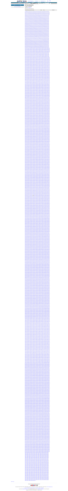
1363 (25, 64)
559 (27, 31)
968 (40, 46)
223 (35, 18)
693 (29, 36)
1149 (40, 54)
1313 (47, 61)
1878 (30, 87)
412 (34, 25)
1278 (42, 60)
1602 (48, 74)
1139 (25, 54)
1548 (39, 72)
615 (26, 33)
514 (43, 29)
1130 (36, 53)
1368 (33, 64)
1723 (37, 80)
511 (39, 29)
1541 (28, 72)
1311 (44, 61)
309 (48, 21)
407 (27, 25)
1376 (45, 64)
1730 (48, 80)
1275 (37, 60)
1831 (31, 85)
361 (41, 23)
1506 (48, 70)
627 (41, 33)
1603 (25, 75)
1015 (31, 48)
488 (34, 28)
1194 (36, 56)
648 (44, 34)
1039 (44, 49)
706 (45, 36)
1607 (31, 75)
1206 (30, 57)
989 (43, 47)
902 (29, 44)
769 (29, 39)
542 (30, 30)
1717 (28, 80)
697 (34, 36)
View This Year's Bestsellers (17, 6)
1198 (42, 56)
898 (48, 43)
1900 (39, 88)
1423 (44, 66)
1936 (45, 89)
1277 (41, 60)
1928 (33, 89)
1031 (31, 49)
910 (39, 44)
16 (40, 11)
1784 (33, 83)
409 (30, 25)
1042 (48, 49)
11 (35, 11)
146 (34, 15)
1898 (36, 88)
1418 (36, 66)
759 (40, 38)
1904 (45, 88)
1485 (41, 69)
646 (41, 34)
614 (25, 33)
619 (31, 33)
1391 (44, 65)
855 (41, 42)
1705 (34, 79)
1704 (33, 79)
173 (44, 16)
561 (30, 31)
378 (39, 24)
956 (25, 46)
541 (29, 30)
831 (35, 41)
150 (39, 15)
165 (34, 16)
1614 (42, 75)
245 (39, 19)
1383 (31, 65)
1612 (39, 75)
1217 (47, 57)
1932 (39, 89)
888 (35, 43)
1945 (34, 90)
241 (34, 19)
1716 (27, 80)
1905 (47, 88)
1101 (41, 52)
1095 (31, 52)
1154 (48, 54)
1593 (34, 74)
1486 (42, 69)
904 (31, 44)
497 (45, 28)
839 (45, 41)
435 (39, 26)
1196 (39, 56)
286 (43, 20)
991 (45, 47)
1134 (42, 53)
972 (45, 46)
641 (35, 34)
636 (29, 34)
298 (34, 21)
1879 (31, 87)
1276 (39, 60)
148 (36, 15)
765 (48, 38)
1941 (28, 90)
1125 (28, 53)
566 (36, 31)
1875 (25, 87)
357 (36, 23)
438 (43, 26)
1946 (36, 90)
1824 (45, 84)
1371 (37, 64)
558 (26, 31)
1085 (41, 51)
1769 (34, 82)
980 (31, 47)
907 (35, 44)
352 (30, 23)
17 (41, 11)
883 (29, 43)
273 (26, 20)
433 (36, 26)
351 (29, 23)
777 (39, 39)
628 (43, 33)
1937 (47, 89)
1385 (34, 65)
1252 (27, 59)
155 (45, 15)
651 (48, 34)
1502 (42, 70)
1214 (42, 57)
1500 (39, 70)
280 (35, 20)
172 (43, 16)
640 (34, 34)
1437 (41, 67)
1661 (41, 77)
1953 (47, 90)
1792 (45, 83)
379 (40, 24)
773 (34, 39)
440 (45, 26)
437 (41, 26)
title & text (34, 3)
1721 (34, 80)
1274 (36, 60)
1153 (46, 54)
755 (35, 38)
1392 (45, 65)
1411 (25, 66)
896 (45, 43)
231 (45, 18)
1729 (47, 80)
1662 (42, 77)
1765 (28, 82)
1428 (27, 67)
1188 (26, 56)
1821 (41, 84)
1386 (36, 65)
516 (45, 29)
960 (30, 46)
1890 (48, 87)
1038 (42, 49)
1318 (30, 62)
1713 (47, 79)
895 (44, 43)
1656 (33, 77)
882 (27, 43)
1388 (39, 65)
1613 (41, 75)
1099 (37, 52)
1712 (45, 79)
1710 (42, 79)
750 (29, 38)
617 (29, 33)
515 (44, 29)
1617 (47, 75)
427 (29, 26)
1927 (31, 89)
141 (27, 15)
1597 (41, 74)
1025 (47, 48)
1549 (41, 72)
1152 (45, 54)
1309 (41, 61)
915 (45, 44)
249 (44, 19)
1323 (37, 62)
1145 (34, 54)
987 (40, 47)
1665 (47, 77)
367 (25, 24)
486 (31, 28)
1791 (44, 83)
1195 (37, 56)
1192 (33, 56)
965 (36, 46)
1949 (41, 90)
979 (30, 47)
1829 (28, 85)
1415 (31, 66)
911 (40, 44)
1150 (42, 54)
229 (43, 18)
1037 (41, 49)
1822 (42, 84)
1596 (39, 74)
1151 (43, 54)
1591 (31, 74)
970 (43, 46)
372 (31, 24)
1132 (39, 53)
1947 (37, 90)
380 (41, 24)
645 (40, 34)
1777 (47, 82)
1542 (30, 72)
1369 (34, 64)
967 (39, 46)
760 (41, 38)
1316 (27, 62)
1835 (37, 85)
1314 (48, 61)
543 (31, 30)
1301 (28, 61)
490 (36, 28)
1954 (48, 90)
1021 (41, 48)
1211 (37, 57)
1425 (47, 66)
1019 (37, 48)
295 (30, 21)
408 (29, 25)
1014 (30, 48)
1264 (45, 59)
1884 (39, 87)
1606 (30, 75)
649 (45, 34)
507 (34, 29)
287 (44, 20)
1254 (30, 59)
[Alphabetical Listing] (20, 2)
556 (48, 30)
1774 (42, 82)
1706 (36, 79)
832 (36, 41)
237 (29, 19)
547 (36, 30)
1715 (25, 80)
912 (41, 44)
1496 (33, 70)
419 (43, 25)
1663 (44, 77)
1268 (27, 60)
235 (26, 19)
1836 (39, 85)
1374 (42, 64)
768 (27, 39)
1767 (31, 82)
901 (27, 44)
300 (36, 21)
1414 (30, 66)
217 (27, 18)
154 (44, 15)
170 (40, 16)
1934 (42, 89)
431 (34, 26)
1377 (47, 64)
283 (39, 20)
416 (39, 25)
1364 (27, 64)
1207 (31, 57)
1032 (33, 49)
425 (26, 26)
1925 (28, 89)
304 (41, 21)
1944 (33, 90)
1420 (39, 66)
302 (39, 21)
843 (26, 42)
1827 (25, 85)
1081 (34, 51)
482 (26, 28)
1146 (36, 54)
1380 (27, 65)
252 (48, 19)
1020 (39, 48)
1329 (47, 62)
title (31, 3)
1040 (45, 49)
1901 (41, 88)
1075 (25, 51)
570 (41, 31)
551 (41, 30)
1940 (27, 90)
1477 (28, 69)
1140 (26, 54)
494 (41, 28)
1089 (47, 51)
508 (35, 29)
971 (44, 46)
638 (31, 34)
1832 (33, 85)
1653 (28, 77)
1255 (31, 59)
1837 (41, 85)
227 (40, 18)
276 (30, 20)
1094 (30, 52)
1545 (34, 72)
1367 (31, 64)
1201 (46, 56)
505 (31, 29)
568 (39, 31)
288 (45, 20)
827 (30, 41)
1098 (36, 52)
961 (31, 46)
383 (45, 24)
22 (46, 11)
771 (31, 39)
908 (36, 44)
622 (35, 33)
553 (44, 30)
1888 (45, 87)
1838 (42, 85)
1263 (44, 59)
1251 (25, 59)
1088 (45, 51)
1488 (45, 69)
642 (36, 34)
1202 (48, 56)
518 (48, 29)
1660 (39, 77)
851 (36, 42)
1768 (33, 82)
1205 (28, 57)
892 (40, 43)
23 (47, 11)
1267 (25, 60)
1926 (30, 89)
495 (43, 28)
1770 (36, 82)
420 (44, 25)
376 (36, 24)
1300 (27, 61)
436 (40, 26)
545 (34, 30)
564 (34, 31)
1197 (40, 56)
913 (43, 44)
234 (25, 19)
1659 (37, 77)
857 (44, 42)
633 (25, 34)
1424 (45, 66)
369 (27, 24)
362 (43, 23)
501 (26, 29)
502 (27, 29)
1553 (47, 72)
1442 (48, 67)
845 (29, 42)
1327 (44, 62)
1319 (31, 62)
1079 (31, 51)
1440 (45, 67)
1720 (33, 80)
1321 (34, 62)
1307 (37, 61)
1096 (33, 52)
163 (31, 16)
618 (30, 33)
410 (31, 25)
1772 (39, 82)
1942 (30, 90)
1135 (43, 53)
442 (48, 26)
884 (30, 43)
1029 (28, 49)
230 (44, 18)
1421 (41, 66)
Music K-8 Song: (41, 3)
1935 (44, 89)
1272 (33, 60)
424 (25, 26)
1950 (42, 90)
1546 (36, 72)
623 (36, 33)
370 (29, 24)
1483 (37, 69)
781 (44, 39)
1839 (44, 85)
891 (39, 43)
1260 (39, 59)
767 (26, 39)
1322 (36, 62)
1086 (42, 51)
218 (29, 18)
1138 (48, 53)
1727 (44, 80)
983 (35, 47)
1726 (42, 80)
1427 (25, 67)
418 (41, 25)
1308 (39, 61)
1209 (34, 57)
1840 (45, 85)
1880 (33, 87)
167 (36, 16)
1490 (48, 69)
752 (31, 38)
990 (44, 47)
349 (26, 23)
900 (26, 44)
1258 (36, 59)
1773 (41, 82)
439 (44, 26)
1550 (42, 72)
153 (43, 15)
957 (26, 46)
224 (36, 18)
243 (36, 19)
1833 (34, 85)
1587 (25, 74)
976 (26, 47)
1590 (30, 74)
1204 (27, 57)
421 (45, 25)
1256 (33, 59)
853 (39, 42)
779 (41, 39)
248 (43, 19)
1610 (36, 75)
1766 (30, 82)
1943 (31, 90)
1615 (44, 75)
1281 (47, 60)
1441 (47, 67)
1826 (48, 84)
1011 (25, 48)
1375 (44, 64)
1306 (36, 61)
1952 (45, 90)
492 (39, 28)
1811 (25, 84)
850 (35, 42)
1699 (25, 79)
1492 (27, 70)
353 (31, 23)
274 (27, 20)
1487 (44, 69)
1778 (48, 82)
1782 (30, 83)
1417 (34, 66)
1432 (33, 67)
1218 (48, 57)
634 (26, 34)
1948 (39, 90)
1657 (34, 77)
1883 (37, 87)
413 (35, 25)
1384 (33, 65)
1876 (27, 87)
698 (35, 36)
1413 (28, 66)
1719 (31, 80)
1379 (25, 65)
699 (36, 36)
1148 (39, 54)
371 (30, 24)
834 (39, 41)
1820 (39, 84)
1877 (28, 87)
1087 (44, 51)
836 (41, 41)
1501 (41, 70)
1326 (42, 62)
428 (30, 26)
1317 (28, 62)
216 (26, 18)
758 (39, 38)
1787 (37, 83)
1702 (30, 79)
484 (29, 28)
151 (40, 15)
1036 (39, 49)
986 (39, 47)
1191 (31, 56)
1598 (42, 74)
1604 (27, 75)
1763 (25, 82)
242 (35, 19)
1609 (34, 75)
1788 (39, 83)
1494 (30, 70)
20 (44, 11)
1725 (41, 80)
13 (37, 11)
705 (44, 36)
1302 (30, 61)
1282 (48, 60)
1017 (34, 48)
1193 (34, 56)
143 (30, 15)
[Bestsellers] (33, 2)
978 (29, 47)
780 (43, 39)
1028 (27, 49)
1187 (25, 56)
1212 (39, 57)
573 (45, 31)
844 (27, 42)
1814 (30, 84)
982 (34, 47)
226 (39, 18)
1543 (31, 72)
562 (31, 31)
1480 (33, 69)
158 (25, 16)
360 (40, 23)
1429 (28, 67)
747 (25, 38)
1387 (37, 65)
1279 (44, 60)
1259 (37, 59)
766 (25, 39)
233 (48, 18)
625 (39, 33)
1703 (31, 79)
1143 (31, 54)
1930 (36, 89)
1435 (37, 67)
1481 (34, 69)
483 (27, 28)
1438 (42, 67)
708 (48, 36)
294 (29, 21)
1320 (33, 62)
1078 (30, 51)
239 (31, 19)
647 (43, 34)
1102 (42, 52)
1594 (36, 74)
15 (39, 11)
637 (30, 34)
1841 (47, 85)
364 (45, 23)
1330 (48, 62)
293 (27, 21)
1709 (41, 79)
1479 (31, 69)
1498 (36, 70)
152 (41, 15)
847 (31, 42)
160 (27, 16)
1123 (25, 53)
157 (48, 15)
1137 (46, 53)
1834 (36, 85)
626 (40, 33)
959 (29, 46)
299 (35, 21)
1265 (47, 59)
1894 (30, 88)
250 (45, 19)
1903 (44, 88)
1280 (45, 60)
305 (43, 21)
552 (43, 30)
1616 (45, 75)
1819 (37, 84)
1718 (30, 80)
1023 (44, 48)
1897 (34, 88)
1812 (27, 84)
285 (41, 20)
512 (40, 29)
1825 (47, 84)
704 (43, 36)
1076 (27, 51)
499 (48, 28)
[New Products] (26, 2)
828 (31, 41)
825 (27, 41)
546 (35, 30)
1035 (37, 49)
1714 (48, 79)
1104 (45, 52)
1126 (30, 53)
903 (30, 44)
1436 (39, 67)
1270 (30, 60)
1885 (41, 87)
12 (36, 11)
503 (29, 29)
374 (34, 24)
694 (30, 36)
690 (25, 36)
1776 (45, 82)
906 (34, 44)
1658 (36, 77)
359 (39, 23)
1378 (48, 64)
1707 (37, 79)
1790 (42, 83)
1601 (47, 74)
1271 (31, 60)
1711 (44, 79)
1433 (34, 67)
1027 (25, 49)
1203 (25, 57)
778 (40, 39)
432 (35, 26)
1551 (44, 72)
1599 (44, 74)
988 (41, 47)
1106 (48, 52)
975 (25, 47)
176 (48, 16)
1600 (45, 74)
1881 (34, 87)
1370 (36, 64)
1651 (25, 77)
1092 (27, 52)
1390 (42, 65)
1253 (28, 59)
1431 (31, 67)
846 (30, 42)
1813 (28, 84)
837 (43, 41)
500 (25, 29)
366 (48, 23)
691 (26, 36)
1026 (48, 48)
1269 (28, 60)
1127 (31, 53)
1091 (25, 52)
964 (35, 46)
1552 (45, 72)
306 (44, 21)
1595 (37, 74)
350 (27, 23)
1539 (25, 72)
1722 (36, 80)
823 (25, 41)
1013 (28, 48)
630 (45, 33)
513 (41, 29)
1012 (27, 48)
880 (25, 43)
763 (45, 38)
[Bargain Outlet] (39, 2)
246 (40, 19)
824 (26, 41)
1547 (37, 72)
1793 (47, 83)
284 (40, 20)
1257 (34, 59)
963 (34, 46)
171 (41, 16)
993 (48, 47)
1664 (45, 77)
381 (43, 24)
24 (48, 11)
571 (43, 31)
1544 (33, 72)
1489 (47, 69)
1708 (39, 79)
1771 (37, 82)
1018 (36, 48)
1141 (28, 54)
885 (31, 43)
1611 (37, 75)
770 (30, 39)
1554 (48, 72)
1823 (44, 84)
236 (27, 19)
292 (26, 21)
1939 (25, 90)
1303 (31, 61)
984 (36, 47)
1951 (44, 90)
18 (42, 11)
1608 (33, 75)
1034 (36, 49)
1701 (28, 79)
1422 (42, 66)
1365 (28, 64)
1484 (39, 69)
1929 (34, 89)
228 (41, 18)
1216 (45, 57)
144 (31, 15)
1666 (48, 77)
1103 (44, 52)
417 (40, 25)
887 (34, 43)
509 (36, 29)
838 (44, 41)
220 (31, 18)
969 (41, 46)
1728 (45, 80)
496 (44, 28)
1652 (27, 77)
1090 (48, 51)
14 (38, 11)
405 (25, 25)
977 (27, 47)
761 (43, 38)
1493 (28, 70)
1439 (44, 67)
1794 (48, 83)
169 (39, 16)
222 (34, 18)
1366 (30, 64)
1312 (45, 61)
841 (48, 41)
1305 (34, 61)
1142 (30, 54)
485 (30, 28)
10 (34, 11)
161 (29, 16)
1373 (41, 64)
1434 (36, 67)
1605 (28, 75)
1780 (27, 83)
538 (25, 30)
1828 (27, 85)
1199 (43, 56)
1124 (26, 53)
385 (48, 24)
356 (35, 23)
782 (45, 39)
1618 (48, 75)
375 (35, 24)
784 (48, 39)
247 (41, 19)
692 (27, 36)
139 (25, 15)
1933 (41, 89)
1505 (47, 70)
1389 (41, 65)
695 (31, 36)
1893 (28, 88)
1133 (40, 53)
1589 (28, 74)
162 (30, 16)
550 (40, 30)
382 (44, 24)
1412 (27, 66)
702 (40, 36)
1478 (30, 69)
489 (35, 28)
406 (26, 25)
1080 (33, 51)
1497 (34, 70)
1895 (31, 88)
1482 (36, 69)
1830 (30, 85)
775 (36, 39)
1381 (28, 65)
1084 (39, 51)
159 (26, 16)
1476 (27, 69)
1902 (42, 88)
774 (35, 39)
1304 (33, 61)
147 (35, 15)
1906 (48, 88)
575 (48, 31)
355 (34, 23)
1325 (41, 62)
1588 (27, 74)
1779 (25, 83)
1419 (37, 66)
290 (48, 20)
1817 (34, 84)
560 (29, 31)
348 (25, 23)
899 (25, 44)
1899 (37, 88)
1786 (36, 83)
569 (40, 31)
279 (34, 20)
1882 (36, 87)
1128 (33, 53)
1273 (34, 60)
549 (39, 30)
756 (36, 38)
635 (27, 34)
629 (44, 33)
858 (45, 42)
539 (26, 30)
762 (44, 38)
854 (40, 42)
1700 (27, 79)
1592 (33, 74)
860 (48, 42)
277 (31, 20)
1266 (48, 59)
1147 (37, 54)
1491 (25, 70)
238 (30, 19)
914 (44, 44)
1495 (31, 70)
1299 (25, 61)
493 (40, 28)
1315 (25, 62)
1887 (44, 87)
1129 (34, 53)
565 (35, 31)
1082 (36, 51)
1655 (31, 77)
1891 (25, 88)
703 (41, 36)
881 (26, 43)
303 (40, 21)
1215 (44, 57)
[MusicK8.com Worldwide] (47, 2)
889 (36, 43)
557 (25, 31)
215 (25, 18)
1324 (39, 62)
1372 (39, 64)
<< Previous (26, 11)
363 (44, 23)
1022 (42, 48)
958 (27, 46)
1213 (41, 57)
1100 (39, 52)
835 (40, 41)
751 (30, 38)
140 (26, 15)
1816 (33, 84)
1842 (48, 85)
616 (27, 33)
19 (43, 11)
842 (25, 42)
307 (45, 21)
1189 (28, 56)
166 (35, 16)
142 (29, 15)
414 (36, 25)
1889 (47, 87)
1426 (48, 66)
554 (45, 30)
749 (27, 38)
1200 (45, 56)
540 (27, 30)
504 (30, 29)
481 (25, 28)
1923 (25, 89)
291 (25, 21)
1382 (30, 65)
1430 (30, 67)
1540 (27, 72)
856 (43, 42)
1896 (33, 88)
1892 (27, 88)
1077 (28, 51)
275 (29, 20)
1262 (42, 59)
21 (45, 11)
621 (34, 33)
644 (39, 34)
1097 (34, 52)
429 (31, 26)
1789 (41, 83)
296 (31, 21)
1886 (42, 87)
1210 (36, 57)
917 (48, 44)
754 (34, 38)
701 (39, 36)
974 (48, 46)
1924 (27, 89)
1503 (44, 70)
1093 (28, 52)
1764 (27, 82)
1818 (36, 84)
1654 (30, 77)
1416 (33, 66)
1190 (30, 56)
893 (41, 43)
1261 (41, 59)
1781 (28, 83)
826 (29, 41)
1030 (30, 49)
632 (48, 33)
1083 (37, 51)
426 (27, 26)
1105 (47, 52)
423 (48, 25)
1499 (37, 70)
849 (34, 42)
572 (44, 31)
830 (34, 41)
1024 (45, 48)
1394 (48, 65)
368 (26, 24)
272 (25, 20)
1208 (33, 57)
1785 (34, 83)
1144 (33, 54)
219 (30, 18)
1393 (47, 65)
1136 (45, 53)
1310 (42, 61)
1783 (31, 83)
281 (36, 20)
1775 (44, 82)
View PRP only (29, 7)
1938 (48, 89)
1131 (37, 53)
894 (43, 43)
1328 (45, 62)
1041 (47, 49)
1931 (37, 89)
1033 (34, 49)
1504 (45, 70)
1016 (33, 48)
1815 (31, 84)
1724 (39, 80)
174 (45, 16)
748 (26, 38)
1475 (25, 69)
